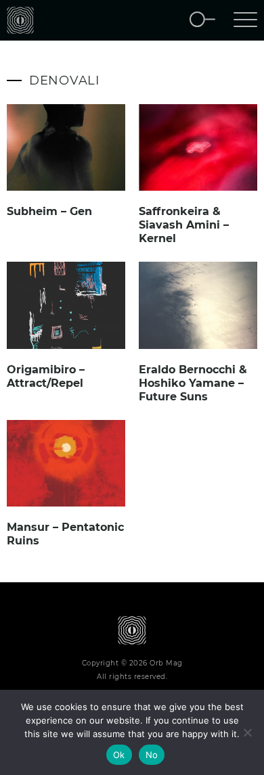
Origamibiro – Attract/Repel (46, 376)
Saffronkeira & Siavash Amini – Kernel (184, 225)
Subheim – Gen (49, 211)
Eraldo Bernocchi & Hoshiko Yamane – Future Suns (193, 383)
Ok (119, 754)
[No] (247, 732)
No (152, 754)
